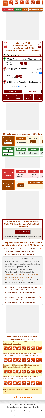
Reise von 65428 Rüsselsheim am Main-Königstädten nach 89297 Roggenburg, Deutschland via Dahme (21, 377)
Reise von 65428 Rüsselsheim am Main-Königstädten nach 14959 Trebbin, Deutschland (21, 343)
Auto (20, 87)
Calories (18, 9)
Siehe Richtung (38, 97)
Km (31, 87)
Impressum (11, 404)
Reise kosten (18, 97)
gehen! (33, 142)
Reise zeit (8, 97)
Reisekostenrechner (36, 9)
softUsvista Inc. (37, 415)
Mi (26, 87)
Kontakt (19, 404)
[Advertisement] (22, 26)
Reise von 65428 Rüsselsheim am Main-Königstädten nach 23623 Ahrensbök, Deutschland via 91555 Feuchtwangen (21, 354)
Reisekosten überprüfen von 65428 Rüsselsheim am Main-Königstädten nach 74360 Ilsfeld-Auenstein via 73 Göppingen (21, 277)
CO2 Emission (8, 9)
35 (39, 44)
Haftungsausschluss (30, 404)
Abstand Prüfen (28, 97)
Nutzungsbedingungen (14, 407)
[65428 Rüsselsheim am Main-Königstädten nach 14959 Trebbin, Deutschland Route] (37, 348)
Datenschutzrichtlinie (31, 407)
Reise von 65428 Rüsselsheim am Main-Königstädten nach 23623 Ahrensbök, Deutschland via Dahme (21, 366)
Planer (25, 9)
